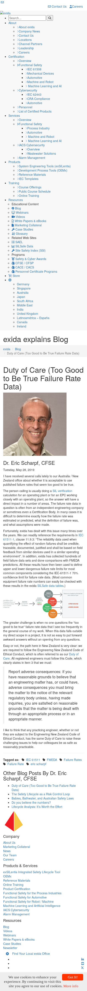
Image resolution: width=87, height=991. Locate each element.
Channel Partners (30, 44)
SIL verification (62, 491)
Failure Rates (73, 760)
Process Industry (38, 128)
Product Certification (16, 889)
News (7, 851)
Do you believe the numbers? (31, 802)
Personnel (25, 107)
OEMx (7, 876)
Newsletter (10, 948)
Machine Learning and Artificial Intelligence (31, 906)
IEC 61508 (34, 69)
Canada (22, 322)
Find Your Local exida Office (29, 953)
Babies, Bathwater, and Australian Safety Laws (43, 798)
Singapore (24, 288)
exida (6, 349)
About (12, 23)
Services (14, 115)
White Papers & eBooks (30, 221)
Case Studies (24, 229)
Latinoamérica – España (33, 318)
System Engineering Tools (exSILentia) (45, 166)
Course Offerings (30, 187)
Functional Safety (30, 65)
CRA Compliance (38, 99)
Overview (25, 61)
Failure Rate (15, 764)
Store (16, 276)
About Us (9, 842)
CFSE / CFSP (24, 263)
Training (13, 183)
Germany (23, 284)
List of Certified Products (35, 111)
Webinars (22, 212)
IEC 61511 (33, 760)
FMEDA (52, 760)
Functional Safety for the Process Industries (32, 893)
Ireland (21, 326)
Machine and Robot (40, 82)
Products (14, 162)
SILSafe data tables (50, 585)
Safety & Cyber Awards (30, 259)
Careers (77, 6)
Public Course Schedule (35, 191)
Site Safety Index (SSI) (30, 250)
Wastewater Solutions (41, 153)
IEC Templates (28, 179)
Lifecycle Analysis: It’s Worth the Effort (37, 807)
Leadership (26, 48)
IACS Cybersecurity (32, 145)
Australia (23, 292)
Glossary (21, 233)
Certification (16, 56)
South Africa (25, 301)
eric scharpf (38, 764)
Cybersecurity (28, 90)
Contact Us (59, 6)
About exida (27, 27)
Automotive (34, 77)
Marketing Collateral (28, 225)
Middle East (25, 305)
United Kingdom (27, 313)
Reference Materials (32, 174)
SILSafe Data (24, 246)
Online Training (29, 195)
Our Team (10, 855)
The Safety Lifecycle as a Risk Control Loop (41, 794)
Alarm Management (32, 158)
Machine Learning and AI (44, 86)
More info (70, 986)
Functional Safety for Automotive (25, 897)
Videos (20, 217)
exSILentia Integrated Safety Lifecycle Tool (31, 872)
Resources (15, 200)
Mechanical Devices (40, 73)
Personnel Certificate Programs (36, 271)
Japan (21, 297)
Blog (17, 208)
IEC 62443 (34, 94)
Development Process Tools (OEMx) (43, 170)
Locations (25, 40)
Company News (29, 31)
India (20, 309)
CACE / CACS (24, 267)
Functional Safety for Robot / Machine (28, 901)
